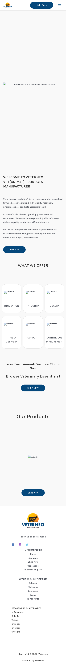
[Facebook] (13, 544)
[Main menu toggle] (59, 5)
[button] (41, 5)
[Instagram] (20, 544)
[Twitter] (27, 544)
